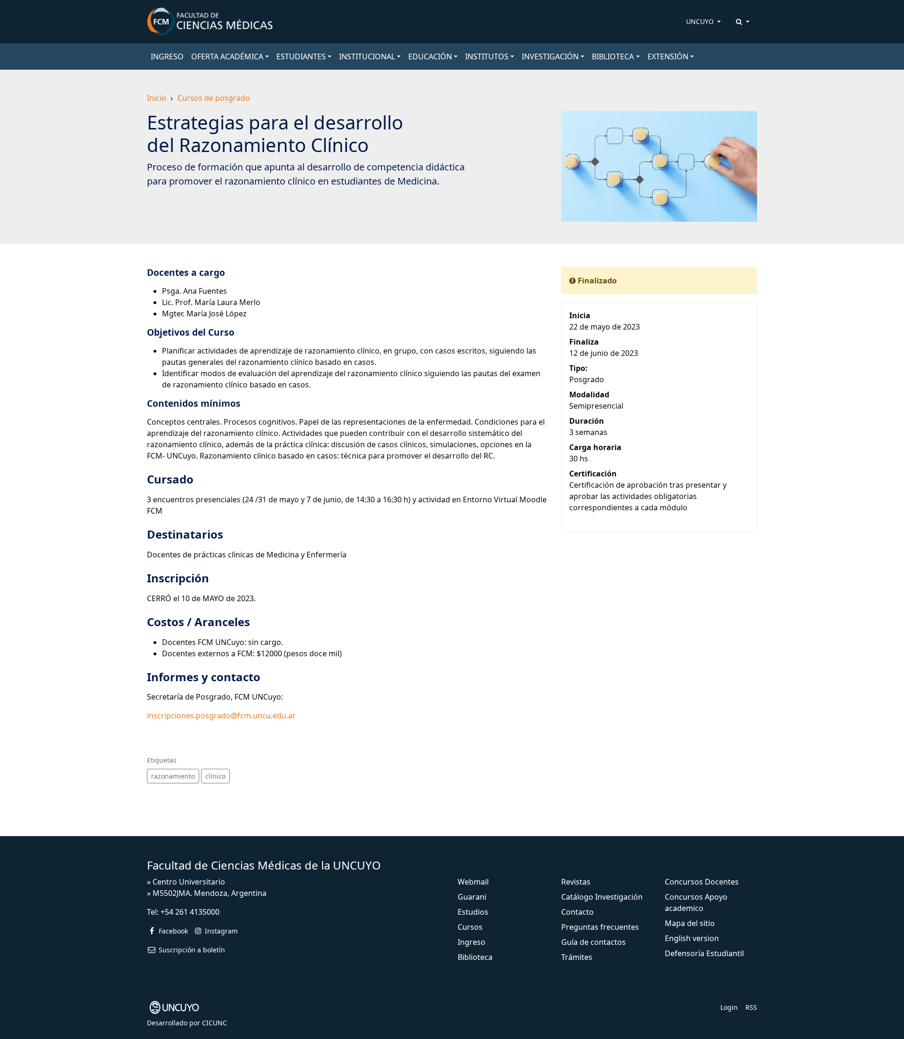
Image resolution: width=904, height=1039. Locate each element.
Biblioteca (475, 957)
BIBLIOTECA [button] (613, 56)
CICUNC (214, 1022)
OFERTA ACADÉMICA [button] (227, 56)
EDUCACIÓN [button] (430, 56)
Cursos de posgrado (214, 98)
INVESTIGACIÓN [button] (550, 56)
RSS (751, 1007)
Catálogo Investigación (602, 897)
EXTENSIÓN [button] (667, 56)
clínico (215, 776)
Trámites (576, 957)
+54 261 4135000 (190, 912)
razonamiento (173, 776)
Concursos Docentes (702, 882)
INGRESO (167, 56)
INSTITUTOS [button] (486, 56)
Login (729, 1007)
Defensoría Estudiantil (704, 953)
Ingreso (471, 942)
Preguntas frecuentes (600, 927)
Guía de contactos (593, 942)
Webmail (473, 882)
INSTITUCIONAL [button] (367, 56)
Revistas (575, 882)
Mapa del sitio (690, 923)
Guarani (472, 897)
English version (692, 938)
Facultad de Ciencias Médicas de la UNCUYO (264, 865)
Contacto (577, 912)
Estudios (473, 912)
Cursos (470, 927)
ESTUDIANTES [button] (301, 56)
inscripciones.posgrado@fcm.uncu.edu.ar (221, 715)
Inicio (156, 98)
